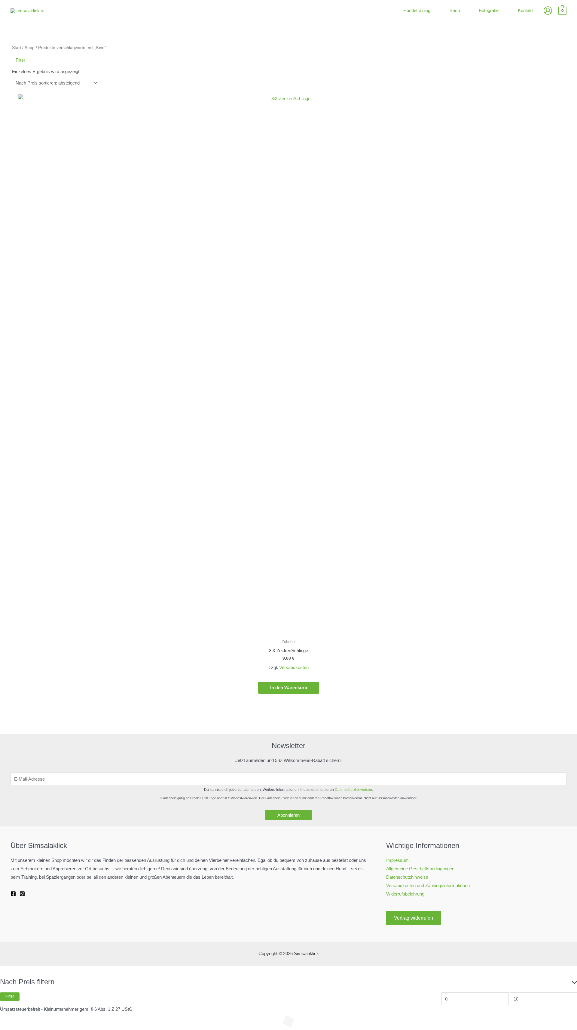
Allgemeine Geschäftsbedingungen (420, 868)
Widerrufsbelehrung (405, 893)
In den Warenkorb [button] (288, 687)
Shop (30, 47)
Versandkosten (294, 667)
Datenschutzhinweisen (353, 790)
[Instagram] (22, 893)
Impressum (397, 860)
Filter (9, 996)
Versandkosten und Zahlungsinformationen (428, 885)
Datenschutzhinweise (407, 877)
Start (16, 47)
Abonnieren (288, 815)
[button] (432, 10)
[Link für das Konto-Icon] (547, 10)
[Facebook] (13, 893)
